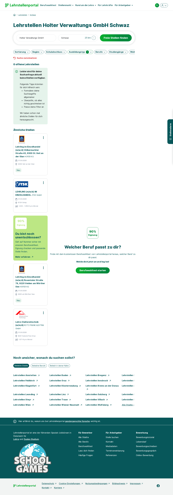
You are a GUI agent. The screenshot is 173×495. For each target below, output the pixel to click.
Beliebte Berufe (38, 366)
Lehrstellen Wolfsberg (97, 405)
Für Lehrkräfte (105, 5)
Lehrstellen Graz (58, 380)
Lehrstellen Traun (59, 399)
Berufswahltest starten (93, 270)
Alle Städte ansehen (132, 405)
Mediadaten (111, 446)
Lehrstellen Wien (22, 405)
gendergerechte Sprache (77, 421)
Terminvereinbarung (115, 450)
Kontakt (109, 441)
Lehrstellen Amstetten (25, 375)
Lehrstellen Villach (95, 399)
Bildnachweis (118, 483)
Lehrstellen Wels (131, 399)
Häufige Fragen (85, 455)
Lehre (16, 439)
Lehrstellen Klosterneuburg (64, 385)
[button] (90, 37)
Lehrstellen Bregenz (96, 375)
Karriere (58, 487)
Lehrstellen (22, 15)
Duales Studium (31, 439)
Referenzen (111, 455)
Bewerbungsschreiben (146, 446)
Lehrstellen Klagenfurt (25, 385)
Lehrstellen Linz (58, 394)
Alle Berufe (83, 441)
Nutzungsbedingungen (96, 483)
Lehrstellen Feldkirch (24, 380)
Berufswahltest (48, 5)
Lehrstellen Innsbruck (97, 380)
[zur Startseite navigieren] (14, 15)
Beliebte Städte (21, 365)
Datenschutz (48, 483)
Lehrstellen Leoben (132, 385)
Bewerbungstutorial (145, 437)
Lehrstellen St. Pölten (133, 394)
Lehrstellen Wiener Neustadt (65, 405)
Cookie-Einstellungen (70, 483)
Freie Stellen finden (116, 37)
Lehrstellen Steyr (22, 399)
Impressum (135, 483)
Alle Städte (83, 437)
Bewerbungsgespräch (146, 450)
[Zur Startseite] (21, 5)
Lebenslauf (141, 441)
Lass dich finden (86, 450)
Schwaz (33, 15)
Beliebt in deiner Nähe (59, 366)
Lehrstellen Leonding (24, 394)
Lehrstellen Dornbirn (132, 375)
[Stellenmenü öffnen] (43, 138)
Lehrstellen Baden (59, 375)
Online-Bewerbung (144, 455)
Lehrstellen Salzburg (96, 394)
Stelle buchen (112, 437)
